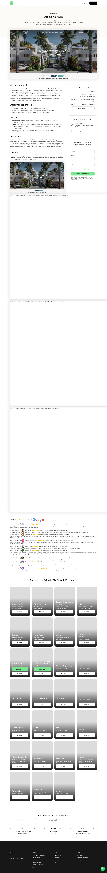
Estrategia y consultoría (38, 864)
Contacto (93, 3)
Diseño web (18, 3)
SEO (33, 867)
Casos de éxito (75, 3)
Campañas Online (38, 3)
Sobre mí (57, 857)
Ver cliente (19, 611)
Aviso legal (80, 855)
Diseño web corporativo (38, 855)
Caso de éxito (53, 13)
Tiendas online (27, 3)
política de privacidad (85, 169)
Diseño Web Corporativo (64, 580)
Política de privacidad (82, 857)
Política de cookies (82, 860)
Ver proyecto (82, 108)
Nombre (73, 149)
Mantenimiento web (37, 860)
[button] (103, 869)
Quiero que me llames (83, 173)
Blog (56, 862)
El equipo (84, 3)
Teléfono (73, 155)
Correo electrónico (75, 162)
